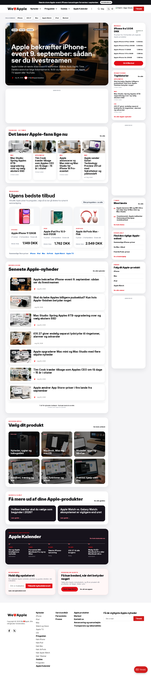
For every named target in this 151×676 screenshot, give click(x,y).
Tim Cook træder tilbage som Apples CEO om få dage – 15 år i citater (44, 163)
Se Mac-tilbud (119, 247)
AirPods (50, 253)
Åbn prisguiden (89, 202)
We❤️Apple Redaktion (37, 78)
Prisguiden (50, 9)
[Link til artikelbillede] (20, 356)
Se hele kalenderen (97, 538)
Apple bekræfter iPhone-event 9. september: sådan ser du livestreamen (66, 281)
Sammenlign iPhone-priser (124, 242)
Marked (65, 18)
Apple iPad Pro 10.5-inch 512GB (55, 233)
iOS (37, 633)
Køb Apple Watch (43, 653)
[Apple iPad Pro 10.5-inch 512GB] (57, 216)
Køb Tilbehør (41, 656)
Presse (58, 619)
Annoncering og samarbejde (87, 622)
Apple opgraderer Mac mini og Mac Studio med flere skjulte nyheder (66, 353)
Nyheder (34, 9)
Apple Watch (46, 18)
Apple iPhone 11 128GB (23, 233)
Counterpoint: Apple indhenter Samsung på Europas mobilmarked (129, 218)
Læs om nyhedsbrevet (17, 591)
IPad (37, 619)
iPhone (20, 18)
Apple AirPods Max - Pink (87, 233)
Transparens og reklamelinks (87, 626)
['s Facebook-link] (9, 631)
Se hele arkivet (99, 427)
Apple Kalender (80, 9)
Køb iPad (39, 643)
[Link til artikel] (56, 54)
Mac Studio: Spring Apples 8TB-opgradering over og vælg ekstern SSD (18, 165)
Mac (36, 18)
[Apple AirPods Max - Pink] (89, 216)
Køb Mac (39, 646)
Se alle (102, 136)
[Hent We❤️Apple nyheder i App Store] (124, 9)
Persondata (60, 616)
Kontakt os (79, 619)
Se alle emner (119, 290)
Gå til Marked (128, 63)
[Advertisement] (57, 106)
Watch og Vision (42, 626)
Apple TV (70, 253)
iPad (57, 18)
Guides (64, 9)
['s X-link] (14, 631)
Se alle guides (99, 501)
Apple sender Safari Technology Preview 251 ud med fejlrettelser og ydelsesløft (92, 166)
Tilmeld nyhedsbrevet (39, 586)
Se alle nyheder (99, 271)
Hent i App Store (69, 589)
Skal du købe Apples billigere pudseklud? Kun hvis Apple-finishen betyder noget (65, 299)
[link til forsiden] (17, 9)
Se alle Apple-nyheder (123, 117)
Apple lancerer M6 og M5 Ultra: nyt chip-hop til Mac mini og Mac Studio (129, 210)
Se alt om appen (86, 589)
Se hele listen (119, 225)
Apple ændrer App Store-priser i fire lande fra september (62, 389)
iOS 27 (29, 18)
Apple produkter (81, 613)
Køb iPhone (40, 639)
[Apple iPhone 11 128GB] (24, 216)
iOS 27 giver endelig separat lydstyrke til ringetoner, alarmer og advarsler (66, 335)
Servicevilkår (61, 613)
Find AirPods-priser (122, 252)
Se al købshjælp (120, 256)
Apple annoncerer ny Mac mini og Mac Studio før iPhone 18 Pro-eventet (69, 165)
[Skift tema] (111, 9)
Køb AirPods (41, 649)
